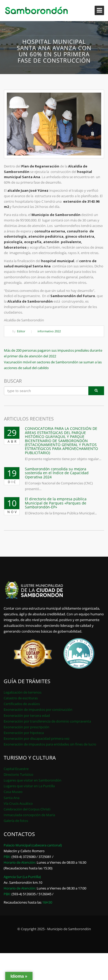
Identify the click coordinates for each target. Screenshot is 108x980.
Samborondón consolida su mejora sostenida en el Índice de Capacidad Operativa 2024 (57, 472)
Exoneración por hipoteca (24, 732)
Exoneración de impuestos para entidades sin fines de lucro (50, 744)
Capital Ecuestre (16, 768)
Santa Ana (11, 797)
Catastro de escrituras (21, 698)
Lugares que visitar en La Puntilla (29, 786)
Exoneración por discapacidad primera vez (36, 738)
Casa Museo (13, 791)
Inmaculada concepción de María (29, 815)
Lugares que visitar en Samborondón (32, 780)
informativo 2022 (49, 331)
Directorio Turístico (18, 774)
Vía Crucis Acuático (18, 803)
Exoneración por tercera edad (27, 715)
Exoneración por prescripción (26, 727)
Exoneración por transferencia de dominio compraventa (47, 721)
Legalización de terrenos (22, 692)
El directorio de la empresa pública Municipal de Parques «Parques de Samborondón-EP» (56, 502)
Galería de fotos (16, 820)
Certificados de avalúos (22, 703)
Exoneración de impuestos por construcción (38, 709)
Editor (21, 331)
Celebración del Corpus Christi (27, 809)
